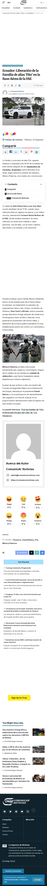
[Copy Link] (15, 85)
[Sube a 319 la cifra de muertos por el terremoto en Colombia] (39, 749)
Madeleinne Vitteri (11, 753)
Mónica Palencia (9, 543)
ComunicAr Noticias (17, 91)
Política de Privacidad (11, 879)
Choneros (17, 540)
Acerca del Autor (14, 194)
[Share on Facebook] (8, 85)
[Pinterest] (16, 811)
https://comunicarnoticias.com (25, 480)
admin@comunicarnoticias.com (25, 475)
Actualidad (8, 65)
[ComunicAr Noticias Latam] (23, 2)
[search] (36, 2)
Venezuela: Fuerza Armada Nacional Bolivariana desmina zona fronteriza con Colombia (20, 625)
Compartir (11, 189)
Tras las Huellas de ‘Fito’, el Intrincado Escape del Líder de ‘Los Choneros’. (23, 412)
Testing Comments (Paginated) (18, 568)
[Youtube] (22, 811)
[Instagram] (28, 811)
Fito (36, 540)
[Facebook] (4, 811)
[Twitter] (10, 811)
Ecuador (18, 65)
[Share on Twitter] (12, 85)
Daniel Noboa (28, 540)
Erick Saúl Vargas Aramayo (14, 741)
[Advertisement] (23, 39)
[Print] (19, 85)
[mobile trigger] (4, 2)
